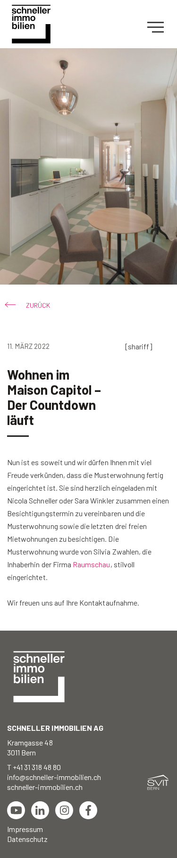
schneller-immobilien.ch (45, 786)
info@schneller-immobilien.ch (54, 776)
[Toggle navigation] (158, 27)
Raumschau (91, 564)
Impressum (25, 828)
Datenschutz (27, 838)
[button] (28, 305)
